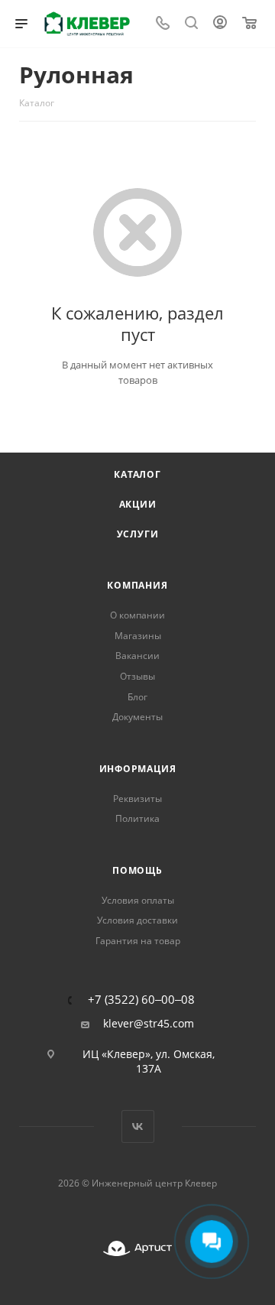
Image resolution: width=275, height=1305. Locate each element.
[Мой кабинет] (220, 24)
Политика (137, 818)
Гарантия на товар (137, 940)
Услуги (138, 534)
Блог (137, 696)
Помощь (137, 870)
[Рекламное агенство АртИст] (137, 1249)
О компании (137, 615)
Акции (138, 504)
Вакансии (137, 655)
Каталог (137, 474)
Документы (137, 716)
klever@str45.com (148, 1024)
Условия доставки (137, 920)
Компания (137, 585)
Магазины (138, 635)
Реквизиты (137, 798)
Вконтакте (137, 1126)
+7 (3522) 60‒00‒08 (141, 999)
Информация (137, 768)
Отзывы (137, 676)
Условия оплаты (138, 900)
